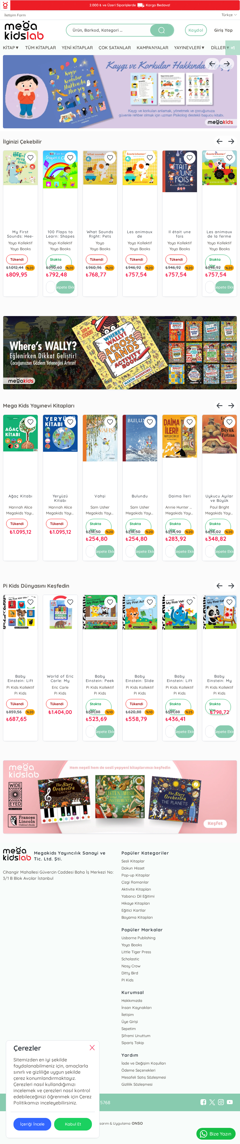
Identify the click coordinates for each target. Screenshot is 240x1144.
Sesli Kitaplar (133, 861)
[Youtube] (229, 1102)
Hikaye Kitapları (135, 903)
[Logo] (24, 30)
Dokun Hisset (133, 868)
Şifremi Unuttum (135, 1035)
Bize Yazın (220, 1134)
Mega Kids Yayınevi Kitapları (38, 405)
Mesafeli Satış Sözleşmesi (143, 1077)
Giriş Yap (223, 30)
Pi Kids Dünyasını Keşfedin (36, 585)
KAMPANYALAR (152, 47)
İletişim (127, 1014)
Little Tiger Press (136, 951)
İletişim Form (15, 15)
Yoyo (100, 243)
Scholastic (130, 959)
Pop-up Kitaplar (135, 875)
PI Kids (127, 980)
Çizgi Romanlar (135, 882)
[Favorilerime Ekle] (30, 158)
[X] (212, 1102)
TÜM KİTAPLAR (40, 47)
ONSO (137, 1123)
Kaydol (195, 30)
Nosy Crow (130, 966)
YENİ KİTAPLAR (77, 47)
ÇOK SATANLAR (115, 47)
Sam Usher (99, 507)
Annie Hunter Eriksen (179, 507)
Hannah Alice (20, 507)
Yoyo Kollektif (20, 243)
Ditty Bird (129, 973)
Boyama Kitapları (137, 917)
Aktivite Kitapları (136, 889)
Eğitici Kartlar (133, 910)
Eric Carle (60, 687)
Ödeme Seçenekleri (138, 1070)
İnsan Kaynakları (136, 1007)
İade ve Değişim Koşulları (143, 1063)
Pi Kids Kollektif (20, 687)
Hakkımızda (131, 1000)
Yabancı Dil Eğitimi (138, 896)
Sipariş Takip (132, 1042)
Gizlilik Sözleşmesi (136, 1084)
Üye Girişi (129, 1021)
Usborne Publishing (138, 937)
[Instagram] (221, 1102)
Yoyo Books (131, 944)
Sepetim (128, 1028)
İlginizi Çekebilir (22, 141)
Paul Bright (219, 507)
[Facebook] (203, 1102)
